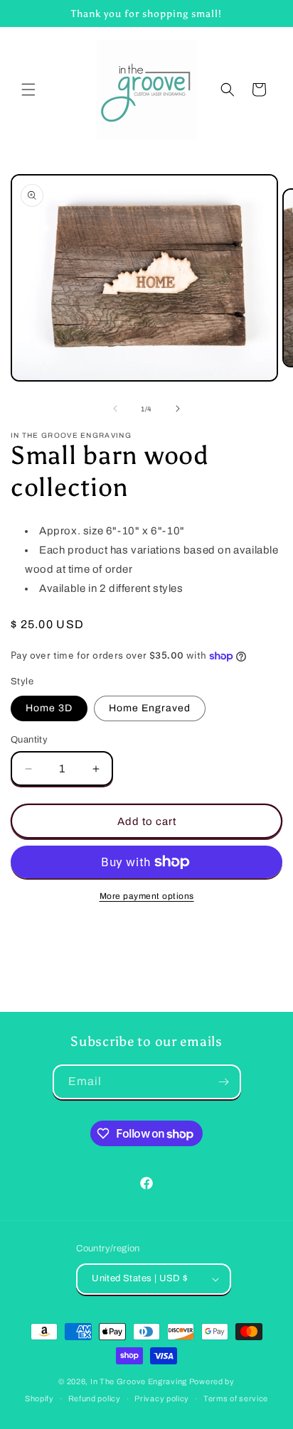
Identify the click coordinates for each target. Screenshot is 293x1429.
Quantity (29, 740)
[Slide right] (177, 408)
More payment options (147, 896)
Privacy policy (161, 1398)
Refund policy (94, 1398)
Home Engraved (150, 708)
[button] (28, 89)
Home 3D (49, 708)
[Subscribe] (224, 1081)
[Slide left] (115, 408)
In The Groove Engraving (138, 1381)
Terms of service (235, 1398)
